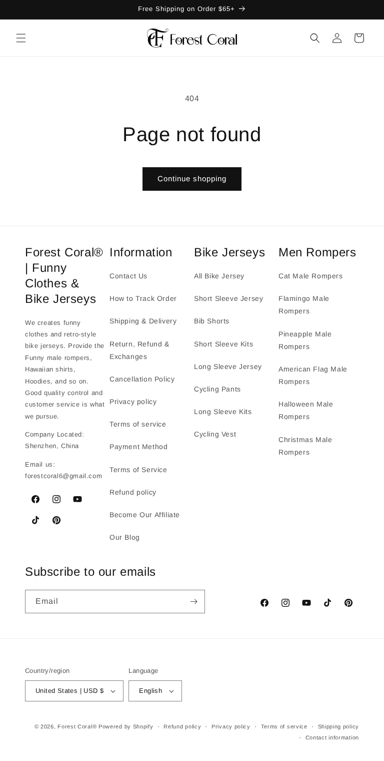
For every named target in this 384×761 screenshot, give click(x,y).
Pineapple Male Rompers (305, 340)
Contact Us (129, 276)
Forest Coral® (77, 726)
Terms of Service (139, 470)
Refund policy (133, 492)
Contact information (332, 737)
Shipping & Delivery (143, 321)
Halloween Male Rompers (305, 410)
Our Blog (125, 537)
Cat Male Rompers (310, 276)
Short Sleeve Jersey (228, 298)
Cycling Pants (217, 389)
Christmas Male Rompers (305, 446)
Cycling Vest (215, 434)
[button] (21, 38)
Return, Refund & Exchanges (140, 350)
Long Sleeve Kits (223, 412)
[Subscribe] (193, 601)
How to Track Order (143, 298)
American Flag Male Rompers (313, 375)
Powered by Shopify (126, 726)
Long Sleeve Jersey (228, 366)
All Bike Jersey (219, 276)
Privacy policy (133, 402)
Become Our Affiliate (145, 515)
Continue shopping (192, 178)
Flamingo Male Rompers (304, 304)
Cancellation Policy (142, 379)
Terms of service (138, 424)
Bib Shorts (212, 321)
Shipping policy (339, 726)
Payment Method (139, 447)
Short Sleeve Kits (223, 344)
